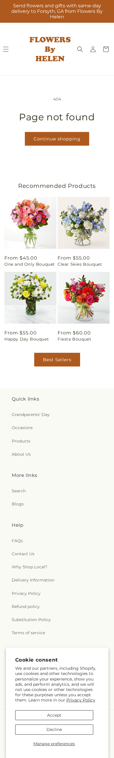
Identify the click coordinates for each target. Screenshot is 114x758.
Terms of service (28, 632)
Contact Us (23, 553)
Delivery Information (33, 580)
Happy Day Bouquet (26, 339)
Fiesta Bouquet (74, 339)
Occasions (22, 427)
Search (19, 490)
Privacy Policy (80, 700)
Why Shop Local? (29, 567)
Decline (54, 729)
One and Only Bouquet (29, 264)
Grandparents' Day (31, 414)
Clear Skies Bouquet (80, 264)
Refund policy (26, 606)
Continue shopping (57, 139)
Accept (54, 715)
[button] (80, 49)
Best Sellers (57, 359)
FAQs (17, 540)
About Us (21, 454)
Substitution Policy (31, 619)
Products (21, 441)
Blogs (18, 504)
